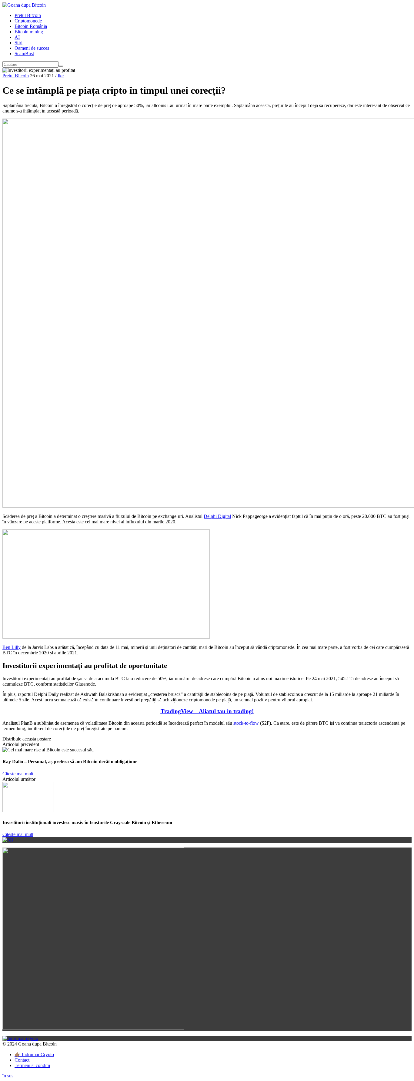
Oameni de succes (32, 48)
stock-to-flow (246, 723)
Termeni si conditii (32, 1065)
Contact (22, 1060)
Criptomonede (28, 20)
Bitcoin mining (29, 31)
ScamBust (24, 53)
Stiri (18, 42)
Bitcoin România (31, 26)
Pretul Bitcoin (28, 15)
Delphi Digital (217, 516)
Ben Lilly (11, 647)
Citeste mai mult (17, 773)
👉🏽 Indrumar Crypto (34, 1054)
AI (17, 37)
